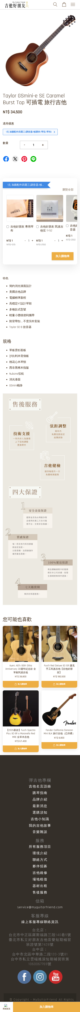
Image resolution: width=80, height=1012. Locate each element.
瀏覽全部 (67, 189)
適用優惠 (8, 123)
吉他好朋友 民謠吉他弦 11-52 (51, 228)
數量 (5, 143)
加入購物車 (63, 256)
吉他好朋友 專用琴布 (21, 228)
